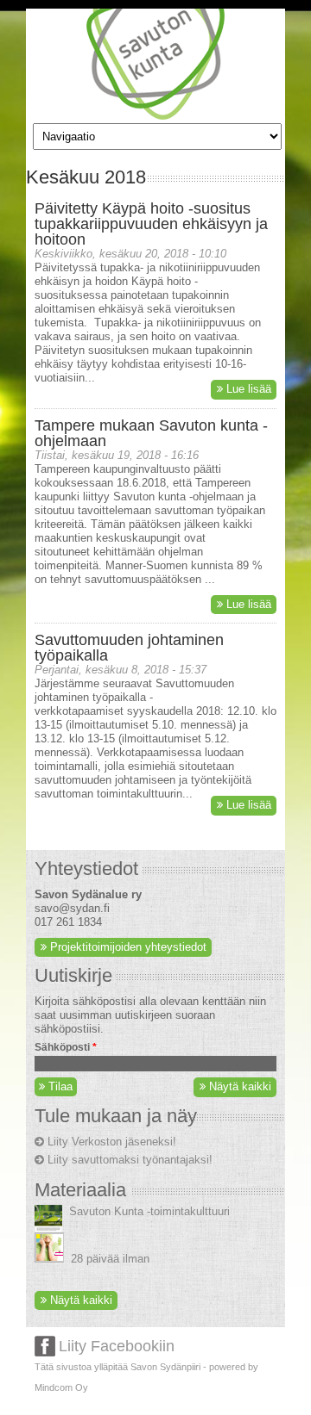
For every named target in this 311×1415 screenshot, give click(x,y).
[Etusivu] (155, 115)
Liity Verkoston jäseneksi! (112, 1141)
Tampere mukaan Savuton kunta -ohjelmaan (151, 433)
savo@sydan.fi (72, 908)
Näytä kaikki (240, 1086)
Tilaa (59, 1086)
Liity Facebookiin (117, 1346)
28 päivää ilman (110, 1258)
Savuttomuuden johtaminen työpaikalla (129, 647)
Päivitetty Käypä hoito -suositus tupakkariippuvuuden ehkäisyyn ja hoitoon (151, 224)
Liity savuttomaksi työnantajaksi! (130, 1159)
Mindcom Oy (61, 1387)
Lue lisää (248, 388)
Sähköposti (66, 1047)
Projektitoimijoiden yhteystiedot (128, 946)
